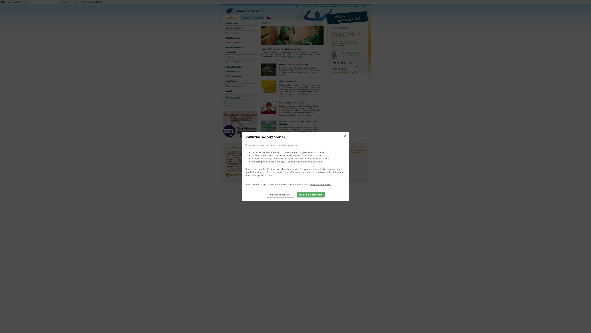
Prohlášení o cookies (320, 184)
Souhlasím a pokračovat (311, 194)
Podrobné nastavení (280, 194)
